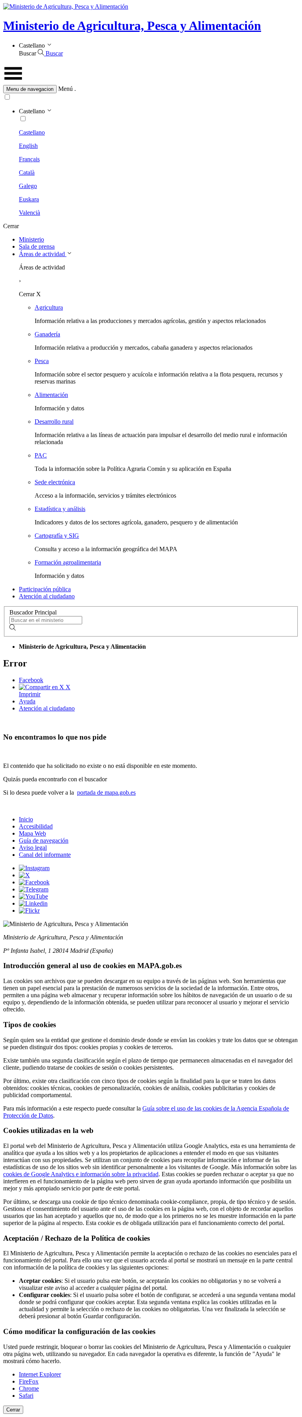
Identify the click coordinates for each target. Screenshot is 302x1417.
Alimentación (51, 394)
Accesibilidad (36, 826)
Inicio (26, 819)
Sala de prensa (37, 246)
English (28, 145)
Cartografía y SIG (57, 535)
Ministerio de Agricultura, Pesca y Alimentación (132, 25)
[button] (151, 89)
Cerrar (13, 1410)
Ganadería (47, 334)
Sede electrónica (55, 482)
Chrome (29, 1388)
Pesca (42, 361)
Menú (65, 88)
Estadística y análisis (60, 509)
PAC (41, 455)
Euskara (29, 199)
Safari (26, 1395)
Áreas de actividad (42, 254)
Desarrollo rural (54, 421)
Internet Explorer (40, 1374)
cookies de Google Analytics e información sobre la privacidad (80, 1174)
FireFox (29, 1381)
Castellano (32, 132)
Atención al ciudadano (47, 596)
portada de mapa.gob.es (106, 792)
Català (27, 172)
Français (29, 159)
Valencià (29, 212)
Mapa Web (32, 833)
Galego (28, 186)
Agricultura (49, 307)
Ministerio (31, 239)
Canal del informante (45, 854)
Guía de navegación (43, 840)
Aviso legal (33, 847)
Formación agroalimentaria (68, 562)
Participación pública (45, 589)
